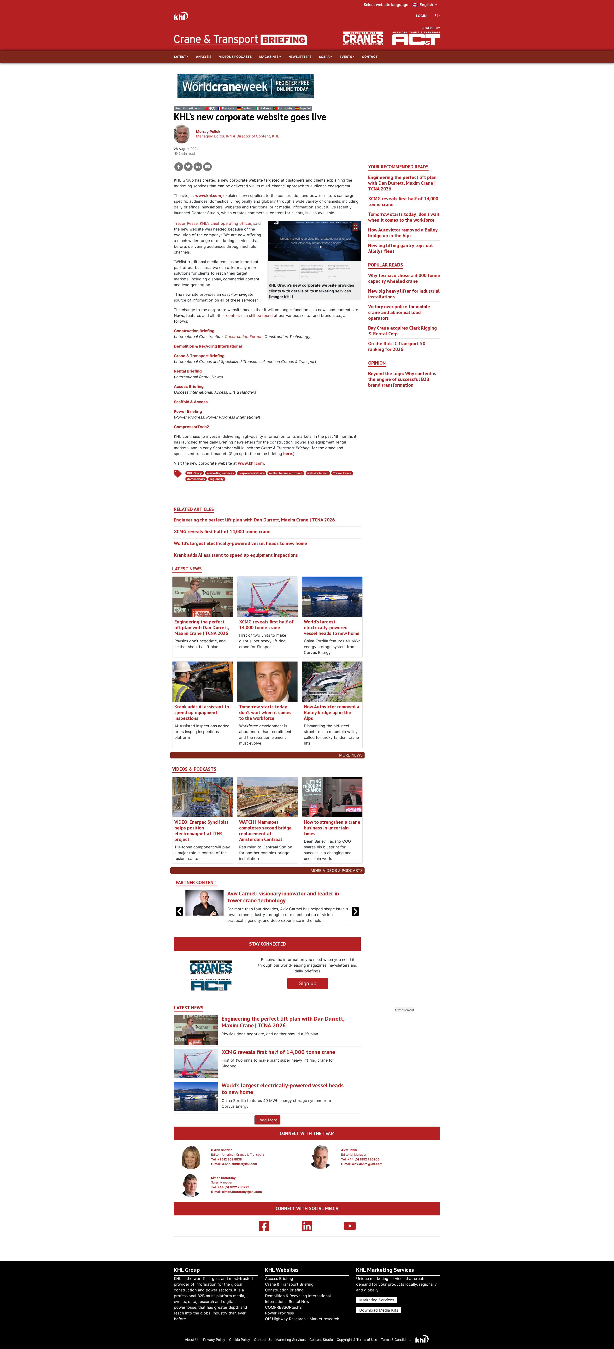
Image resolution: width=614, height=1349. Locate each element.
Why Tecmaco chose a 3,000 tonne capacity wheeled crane (404, 278)
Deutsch (247, 108)
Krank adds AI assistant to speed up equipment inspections (236, 555)
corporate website (252, 473)
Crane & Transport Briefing (199, 355)
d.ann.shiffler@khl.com (239, 1175)
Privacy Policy (214, 1339)
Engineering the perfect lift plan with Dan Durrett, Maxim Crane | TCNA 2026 (254, 520)
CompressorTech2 (191, 426)
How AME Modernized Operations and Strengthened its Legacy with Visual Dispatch (283, 897)
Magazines (268, 57)
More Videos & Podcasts (337, 870)
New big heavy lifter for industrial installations (404, 294)
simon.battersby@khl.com (242, 1203)
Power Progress (279, 1313)
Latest (180, 57)
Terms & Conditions (396, 1339)
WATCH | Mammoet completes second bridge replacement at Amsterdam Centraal (265, 830)
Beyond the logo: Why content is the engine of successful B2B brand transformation (402, 379)
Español (305, 108)
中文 (212, 108)
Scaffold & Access (191, 401)
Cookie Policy (239, 1339)
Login (421, 16)
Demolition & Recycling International (208, 346)
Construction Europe (243, 336)
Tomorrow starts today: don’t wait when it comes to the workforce (265, 712)
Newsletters (300, 57)
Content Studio (321, 1339)
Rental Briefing (188, 371)
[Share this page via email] (207, 166)
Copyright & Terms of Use (357, 1339)
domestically (196, 479)
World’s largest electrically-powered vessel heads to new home (240, 543)
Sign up (307, 995)
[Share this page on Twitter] (188, 166)
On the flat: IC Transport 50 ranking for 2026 (396, 346)
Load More (267, 1131)
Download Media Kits (378, 1310)
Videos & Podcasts (235, 57)
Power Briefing (188, 411)
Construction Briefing (194, 330)
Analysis (203, 57)
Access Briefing (189, 386)
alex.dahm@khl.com (367, 1175)
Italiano (265, 108)
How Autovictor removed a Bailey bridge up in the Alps (331, 712)
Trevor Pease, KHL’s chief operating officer (212, 223)
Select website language (386, 4)
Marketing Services (376, 1299)
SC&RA (324, 57)
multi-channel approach (285, 473)
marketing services (220, 473)
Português (285, 108)
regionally (217, 479)
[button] (355, 917)
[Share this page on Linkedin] (198, 166)
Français (228, 108)
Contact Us (263, 1339)
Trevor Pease (342, 473)
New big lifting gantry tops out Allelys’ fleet (400, 248)
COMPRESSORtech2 (283, 1307)
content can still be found (249, 315)
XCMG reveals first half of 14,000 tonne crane (222, 531)
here (287, 453)
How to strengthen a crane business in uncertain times (332, 828)
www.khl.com (208, 195)
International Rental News (288, 1301)
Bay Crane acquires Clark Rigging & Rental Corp (402, 331)
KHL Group (194, 473)
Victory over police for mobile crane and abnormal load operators (399, 312)
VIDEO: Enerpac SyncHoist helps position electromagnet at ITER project (201, 830)
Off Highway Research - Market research (302, 1318)
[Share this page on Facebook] (178, 166)
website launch (317, 473)
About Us (192, 1339)
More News (351, 755)
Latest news (187, 569)
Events (346, 57)
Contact (370, 57)
